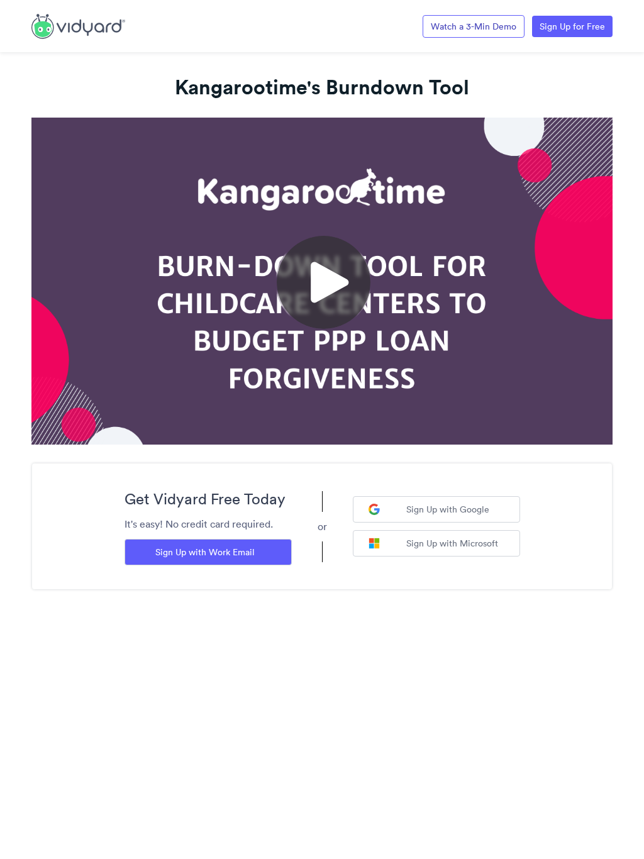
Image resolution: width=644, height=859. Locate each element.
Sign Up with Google (447, 509)
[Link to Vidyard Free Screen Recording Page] (78, 25)
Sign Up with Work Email (205, 552)
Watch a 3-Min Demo (473, 26)
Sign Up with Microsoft (452, 543)
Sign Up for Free (572, 26)
